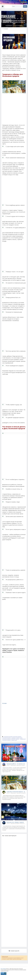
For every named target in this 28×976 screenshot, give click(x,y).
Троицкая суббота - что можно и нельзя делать (16, 763)
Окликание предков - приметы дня (9, 740)
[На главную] (7, 2)
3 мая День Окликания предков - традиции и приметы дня (16, 791)
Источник (4, 703)
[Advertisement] (14, 110)
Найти (25, 6)
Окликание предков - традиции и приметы (11, 737)
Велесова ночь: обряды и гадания (15, 822)
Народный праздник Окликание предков (12, 736)
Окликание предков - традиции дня (18, 739)
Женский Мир (3, 968)
